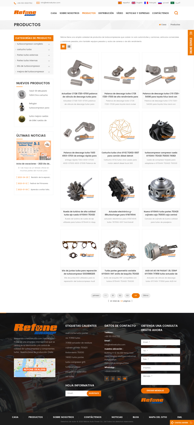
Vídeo (119, 13)
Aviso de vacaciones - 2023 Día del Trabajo (33, 163)
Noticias (117, 417)
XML (179, 417)
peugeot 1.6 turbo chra (75, 371)
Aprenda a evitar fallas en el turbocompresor (50, 189)
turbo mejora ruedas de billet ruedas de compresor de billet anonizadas (38, 119)
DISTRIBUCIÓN (106, 13)
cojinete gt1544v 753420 (76, 347)
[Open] (191, 42)
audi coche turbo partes (76, 333)
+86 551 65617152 (24, 3)
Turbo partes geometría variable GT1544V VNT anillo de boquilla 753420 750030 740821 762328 (120, 272)
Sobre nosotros (69, 13)
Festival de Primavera (39, 183)
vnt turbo (69, 376)
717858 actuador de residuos (78, 343)
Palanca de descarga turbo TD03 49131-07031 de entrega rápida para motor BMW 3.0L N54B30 (79, 154)
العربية (177, 2)
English (139, 2)
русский (166, 2)
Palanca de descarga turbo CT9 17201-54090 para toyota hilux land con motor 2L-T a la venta (161, 95)
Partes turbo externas (27, 55)
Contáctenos (92, 417)
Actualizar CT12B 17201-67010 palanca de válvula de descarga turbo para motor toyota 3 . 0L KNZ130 (79, 95)
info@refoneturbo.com (50, 2)
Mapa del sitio (158, 417)
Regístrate (94, 393)
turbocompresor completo (30, 44)
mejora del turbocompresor (30, 71)
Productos (89, 13)
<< (106, 295)
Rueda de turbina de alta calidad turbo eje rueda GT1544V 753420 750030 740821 (79, 213)
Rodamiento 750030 (74, 352)
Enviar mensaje (155, 390)
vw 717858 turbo (72, 338)
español (126, 2)
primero (96, 295)
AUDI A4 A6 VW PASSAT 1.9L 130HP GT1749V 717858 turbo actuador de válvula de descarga (161, 272)
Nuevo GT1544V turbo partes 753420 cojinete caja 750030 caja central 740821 (161, 213)
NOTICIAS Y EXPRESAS (137, 13)
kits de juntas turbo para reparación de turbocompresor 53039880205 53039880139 (79, 272)
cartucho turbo (24, 49)
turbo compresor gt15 (75, 362)
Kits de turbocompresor (28, 66)
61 (113, 295)
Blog (136, 417)
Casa (54, 13)
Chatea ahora (181, 422)
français (152, 2)
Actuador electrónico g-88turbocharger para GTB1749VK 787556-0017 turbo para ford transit (120, 213)
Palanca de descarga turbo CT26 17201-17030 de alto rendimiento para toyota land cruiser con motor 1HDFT (120, 95)
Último (145, 295)
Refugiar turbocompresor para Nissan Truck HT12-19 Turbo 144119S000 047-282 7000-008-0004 (39, 106)
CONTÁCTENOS (160, 13)
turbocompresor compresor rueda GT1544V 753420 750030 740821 (161, 154)
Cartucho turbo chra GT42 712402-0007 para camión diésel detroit (120, 154)
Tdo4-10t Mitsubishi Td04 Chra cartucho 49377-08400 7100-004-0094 (38, 94)
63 (127, 295)
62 (120, 295)
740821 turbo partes (74, 357)
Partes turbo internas (27, 60)
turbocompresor (73, 367)
